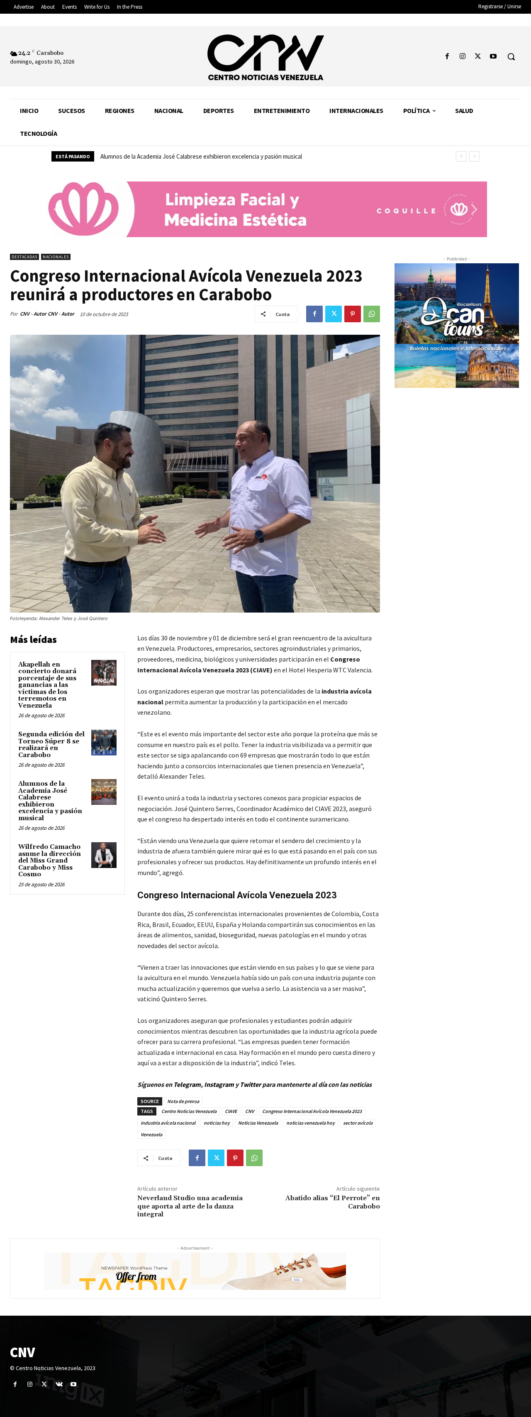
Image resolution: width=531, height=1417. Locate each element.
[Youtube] (493, 56)
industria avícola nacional (168, 1123)
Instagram (219, 1084)
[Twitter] (478, 56)
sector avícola (358, 1123)
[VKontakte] (59, 1384)
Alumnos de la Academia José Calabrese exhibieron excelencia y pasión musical (50, 801)
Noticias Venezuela (258, 1123)
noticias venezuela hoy (310, 1123)
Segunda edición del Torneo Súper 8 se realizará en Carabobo (51, 745)
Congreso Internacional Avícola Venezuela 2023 (312, 1111)
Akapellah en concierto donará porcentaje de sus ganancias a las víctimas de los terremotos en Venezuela (47, 685)
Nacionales (56, 257)
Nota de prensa (183, 1101)
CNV (249, 1111)
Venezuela (151, 1134)
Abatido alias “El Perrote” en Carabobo (332, 1202)
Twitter (251, 1084)
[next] (474, 156)
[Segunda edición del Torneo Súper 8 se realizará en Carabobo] (104, 742)
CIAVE (231, 1111)
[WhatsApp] (371, 314)
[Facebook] (447, 56)
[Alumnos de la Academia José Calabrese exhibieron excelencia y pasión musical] (104, 792)
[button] (511, 56)
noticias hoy (217, 1123)
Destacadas (24, 257)
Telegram (187, 1084)
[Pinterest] (352, 314)
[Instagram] (462, 56)
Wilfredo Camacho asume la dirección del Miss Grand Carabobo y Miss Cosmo (199, 156)
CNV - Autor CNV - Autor (47, 313)
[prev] (461, 156)
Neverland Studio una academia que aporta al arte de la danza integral (190, 1206)
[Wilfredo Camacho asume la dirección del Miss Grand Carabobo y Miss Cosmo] (104, 855)
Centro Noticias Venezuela (189, 1111)
